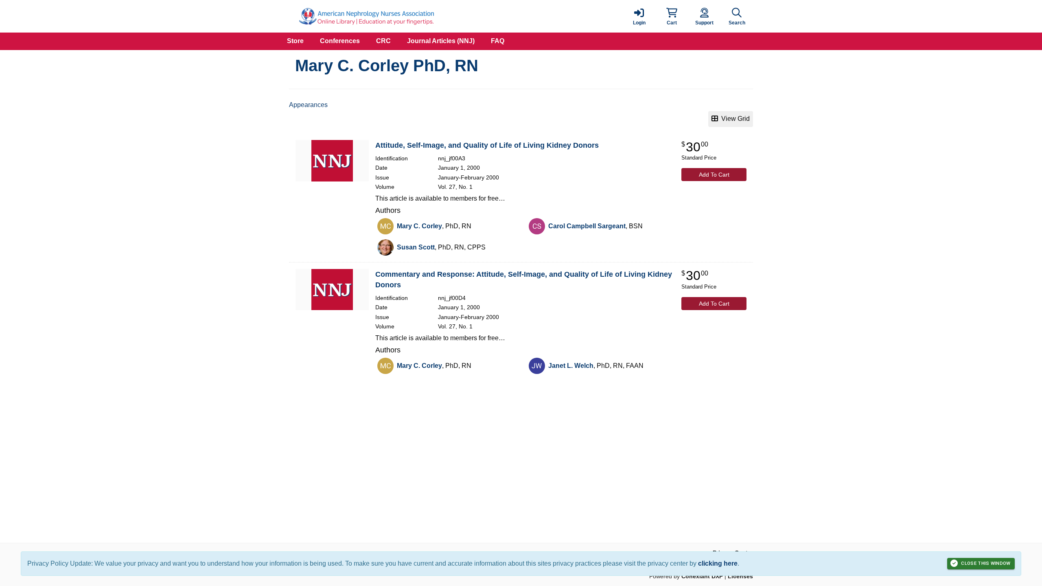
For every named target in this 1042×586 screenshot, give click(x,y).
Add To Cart (714, 174)
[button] (671, 16)
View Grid (734, 118)
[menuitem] (295, 41)
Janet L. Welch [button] (570, 365)
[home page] (366, 16)
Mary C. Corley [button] (419, 226)
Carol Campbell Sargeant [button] (587, 226)
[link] (639, 16)
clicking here (718, 563)
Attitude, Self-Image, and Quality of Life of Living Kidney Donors (487, 145)
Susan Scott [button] (416, 247)
